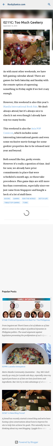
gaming (16, 198)
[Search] (49, 4)
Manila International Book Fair (20, 106)
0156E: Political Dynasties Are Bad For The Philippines (26, 320)
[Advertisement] (26, 255)
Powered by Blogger (28, 442)
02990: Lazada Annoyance (13, 366)
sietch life (43, 198)
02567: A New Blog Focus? (13, 413)
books (7, 198)
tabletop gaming (12, 202)
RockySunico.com (16, 4)
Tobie (25, 202)
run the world (28, 198)
